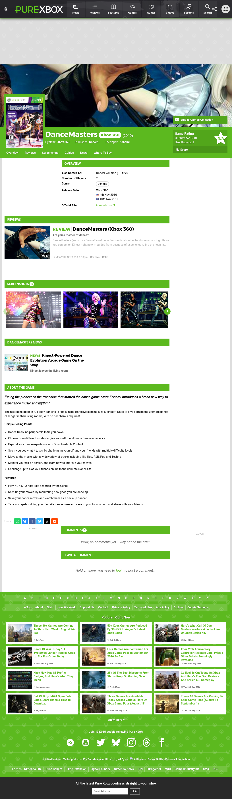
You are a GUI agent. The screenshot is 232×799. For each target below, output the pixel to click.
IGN (140, 769)
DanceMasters (82, 134)
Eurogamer (154, 769)
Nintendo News (124, 769)
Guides (69, 152)
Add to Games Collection (196, 119)
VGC (168, 769)
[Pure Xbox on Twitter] (100, 743)
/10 (194, 138)
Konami (94, 142)
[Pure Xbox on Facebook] (161, 743)
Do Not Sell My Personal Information (169, 759)
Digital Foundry (100, 769)
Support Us (87, 607)
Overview (12, 152)
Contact (103, 607)
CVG (206, 769)
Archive (178, 607)
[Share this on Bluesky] (25, 521)
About (39, 607)
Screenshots (50, 152)
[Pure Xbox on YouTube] (85, 743)
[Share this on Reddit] (54, 521)
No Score (182, 149)
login (119, 570)
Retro (105, 257)
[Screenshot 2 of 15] (90, 310)
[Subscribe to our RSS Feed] (70, 743)
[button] (167, 311)
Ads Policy (162, 607)
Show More (115, 720)
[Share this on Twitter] (39, 521)
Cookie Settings (197, 607)
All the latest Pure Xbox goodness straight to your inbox (116, 783)
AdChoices (139, 759)
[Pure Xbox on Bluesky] (116, 743)
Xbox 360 (63, 142)
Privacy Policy (121, 607)
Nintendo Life (33, 769)
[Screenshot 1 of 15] (33, 310)
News (83, 152)
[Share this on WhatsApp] (17, 521)
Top (28, 607)
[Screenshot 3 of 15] (148, 310)
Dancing (102, 183)
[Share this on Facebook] (32, 521)
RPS (215, 769)
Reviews (30, 152)
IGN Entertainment (94, 759)
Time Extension (76, 769)
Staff (50, 607)
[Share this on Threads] (47, 521)
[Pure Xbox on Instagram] (131, 743)
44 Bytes (123, 759)
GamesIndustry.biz (187, 769)
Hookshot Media (60, 759)
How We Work (66, 607)
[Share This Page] (214, 9)
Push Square (54, 769)
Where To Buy (103, 152)
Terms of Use (143, 607)
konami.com (104, 205)
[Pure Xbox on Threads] (146, 743)
